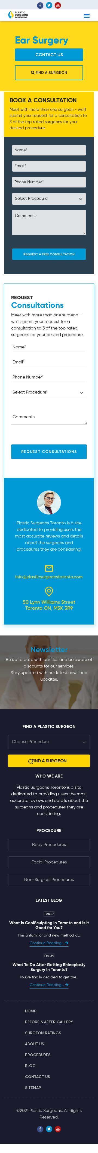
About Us (34, 1044)
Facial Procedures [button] (49, 862)
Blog (30, 1066)
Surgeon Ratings (43, 1033)
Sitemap (33, 1087)
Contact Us (37, 1076)
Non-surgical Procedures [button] (49, 880)
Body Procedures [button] (49, 845)
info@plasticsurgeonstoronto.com (49, 577)
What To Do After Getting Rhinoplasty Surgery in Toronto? (49, 967)
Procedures (38, 1055)
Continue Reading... (47, 943)
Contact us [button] (49, 54)
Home (30, 1011)
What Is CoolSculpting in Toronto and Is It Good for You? (49, 925)
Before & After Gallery (49, 1022)
